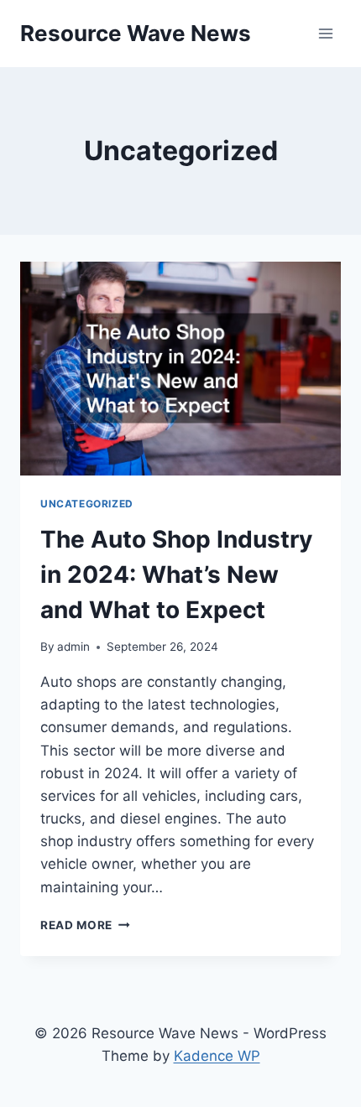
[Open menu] (325, 33)
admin (73, 646)
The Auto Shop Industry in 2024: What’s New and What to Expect (176, 574)
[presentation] (180, 369)
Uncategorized (86, 503)
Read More (85, 925)
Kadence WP (217, 1055)
